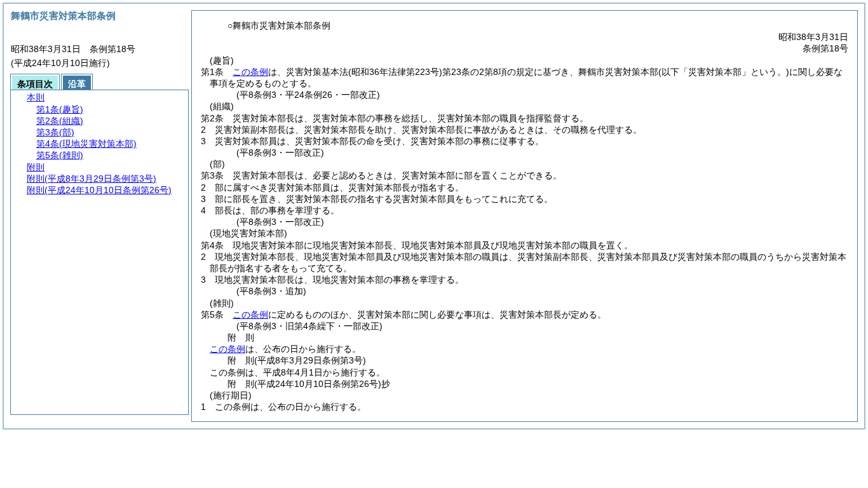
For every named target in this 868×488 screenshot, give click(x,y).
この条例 (250, 72)
